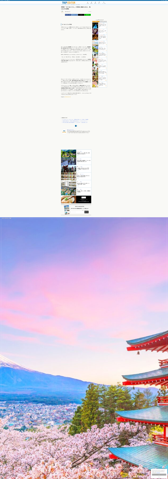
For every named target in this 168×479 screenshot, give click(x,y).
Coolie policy (158, 472)
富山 (81, 189)
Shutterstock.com (67, 96)
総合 (103, 21)
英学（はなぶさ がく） (68, 11)
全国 (81, 151)
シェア (67, 14)
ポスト (82, 14)
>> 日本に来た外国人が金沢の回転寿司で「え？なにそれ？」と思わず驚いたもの (74, 122)
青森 (81, 166)
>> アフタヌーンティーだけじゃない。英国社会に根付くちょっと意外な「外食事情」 (75, 119)
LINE (88, 14)
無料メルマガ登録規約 (84, 210)
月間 (95, 21)
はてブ (74, 14)
